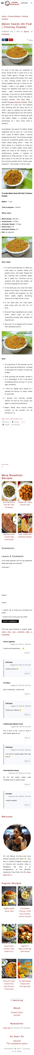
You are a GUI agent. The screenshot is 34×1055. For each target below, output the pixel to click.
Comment (6, 567)
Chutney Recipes (14, 16)
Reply (27, 653)
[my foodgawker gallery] (17, 1043)
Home (4, 16)
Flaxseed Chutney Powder (17, 102)
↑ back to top (17, 1000)
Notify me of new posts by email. (15, 617)
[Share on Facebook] (3, 40)
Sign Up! (7, 1028)
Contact (17, 1015)
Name (4, 595)
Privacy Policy (17, 1012)
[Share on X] (6, 40)
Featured (17, 1041)
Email (4, 602)
